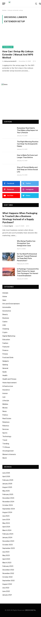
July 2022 (5, 588)
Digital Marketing (8, 336)
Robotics (5, 426)
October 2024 (7, 505)
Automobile (6, 307)
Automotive (6, 311)
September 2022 (8, 580)
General (5, 368)
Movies (5, 408)
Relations (5, 422)
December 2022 (8, 570)
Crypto (4, 332)
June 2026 (6, 473)
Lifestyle (5, 400)
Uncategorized (7, 451)
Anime (4, 296)
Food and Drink (7, 357)
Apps (4, 300)
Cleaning (5, 329)
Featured (5, 347)
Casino (4, 322)
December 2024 (8, 498)
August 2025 (7, 487)
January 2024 (7, 537)
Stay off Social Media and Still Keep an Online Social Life (27, 169)
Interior (5, 393)
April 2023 (6, 559)
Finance (5, 350)
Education (6, 339)
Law (3, 397)
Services (5, 429)
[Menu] (3, 3)
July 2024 (5, 516)
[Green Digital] (21, 3)
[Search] (40, 3)
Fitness (5, 354)
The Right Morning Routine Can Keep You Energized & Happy (27, 144)
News (4, 411)
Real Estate (6, 418)
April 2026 (6, 476)
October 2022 (7, 577)
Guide (4, 372)
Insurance (6, 390)
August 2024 (7, 512)
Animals (5, 293)
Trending (5, 444)
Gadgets (5, 361)
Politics (5, 415)
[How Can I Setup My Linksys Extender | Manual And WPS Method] (20, 38)
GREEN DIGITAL (30, 610)
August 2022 (7, 584)
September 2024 (8, 509)
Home (4, 10)
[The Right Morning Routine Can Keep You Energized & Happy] (8, 144)
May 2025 (6, 491)
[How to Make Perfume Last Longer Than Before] (8, 158)
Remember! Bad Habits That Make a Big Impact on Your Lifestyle (27, 130)
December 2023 (8, 541)
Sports (4, 433)
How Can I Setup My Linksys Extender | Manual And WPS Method (17, 54)
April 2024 (6, 527)
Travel (4, 440)
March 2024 (6, 530)
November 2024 (8, 502)
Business (5, 318)
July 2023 (5, 552)
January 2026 (7, 484)
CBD (4, 325)
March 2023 (6, 563)
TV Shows (6, 447)
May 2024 (6, 523)
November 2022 (8, 573)
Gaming (5, 365)
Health (4, 375)
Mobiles (5, 404)
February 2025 (7, 494)
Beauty (5, 314)
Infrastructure (7, 386)
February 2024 (7, 534)
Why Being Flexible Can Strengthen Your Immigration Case (26, 243)
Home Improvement (9, 383)
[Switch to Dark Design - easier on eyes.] (36, 4)
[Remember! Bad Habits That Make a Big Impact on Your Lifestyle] (8, 131)
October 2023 (7, 545)
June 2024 (6, 519)
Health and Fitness (9, 379)
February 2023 (7, 566)
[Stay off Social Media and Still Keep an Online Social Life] (8, 170)
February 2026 (7, 480)
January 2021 (7, 595)
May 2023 (6, 555)
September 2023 (8, 548)
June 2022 (6, 591)
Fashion (5, 343)
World (4, 458)
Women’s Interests (9, 454)
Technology (8, 47)
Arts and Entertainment (11, 304)
